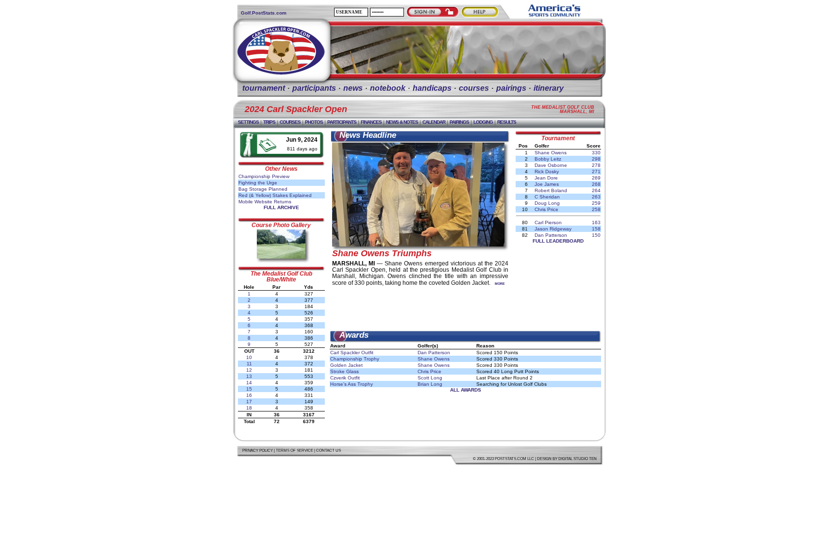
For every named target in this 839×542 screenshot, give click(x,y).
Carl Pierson (548, 222)
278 (596, 165)
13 (249, 376)
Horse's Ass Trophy (351, 384)
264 (596, 190)
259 (596, 203)
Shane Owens (551, 152)
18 (249, 408)
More (500, 283)
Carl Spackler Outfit (351, 352)
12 (249, 370)
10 (249, 357)
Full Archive (281, 207)
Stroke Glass (344, 371)
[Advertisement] (465, 308)
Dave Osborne (551, 165)
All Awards (465, 390)
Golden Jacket (346, 365)
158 (596, 228)
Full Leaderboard (558, 241)
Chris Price (546, 209)
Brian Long (430, 384)
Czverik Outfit (345, 377)
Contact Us (328, 450)
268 (596, 184)
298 (596, 159)
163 (596, 222)
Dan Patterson (551, 235)
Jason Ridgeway (553, 228)
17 (249, 401)
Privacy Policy (257, 450)
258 (596, 209)
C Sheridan (547, 196)
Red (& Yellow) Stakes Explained (275, 195)
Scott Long (430, 377)
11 (249, 363)
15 (249, 389)
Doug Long (547, 203)
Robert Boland (551, 190)
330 (596, 152)
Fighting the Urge (257, 182)
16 (249, 395)
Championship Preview (263, 176)
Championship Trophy (354, 358)
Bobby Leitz (548, 159)
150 (596, 235)
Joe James (547, 184)
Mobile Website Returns (264, 201)
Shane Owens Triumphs (382, 253)
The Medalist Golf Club (281, 273)
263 (596, 196)
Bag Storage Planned (262, 189)
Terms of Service (294, 450)
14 (249, 382)
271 (596, 171)
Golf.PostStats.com (263, 13)
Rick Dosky (547, 171)
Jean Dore (546, 178)
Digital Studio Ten (577, 459)
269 (596, 178)
